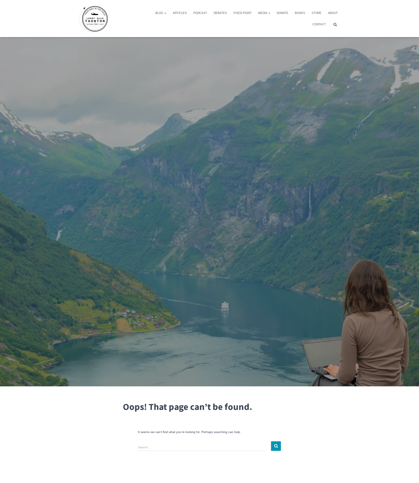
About (333, 13)
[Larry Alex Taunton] (94, 18)
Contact (319, 24)
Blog (159, 13)
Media (263, 13)
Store (316, 13)
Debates (220, 13)
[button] (165, 13)
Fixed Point (243, 13)
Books (300, 13)
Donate (282, 13)
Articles (180, 13)
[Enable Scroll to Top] (410, 474)
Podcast (200, 13)
